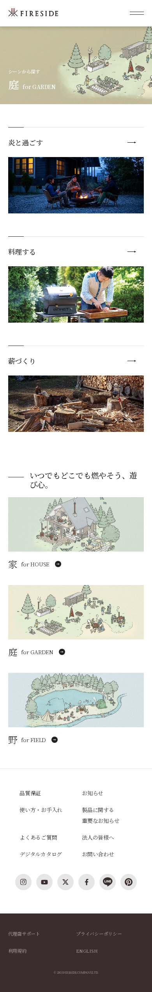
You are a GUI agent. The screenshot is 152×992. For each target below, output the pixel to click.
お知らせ (92, 793)
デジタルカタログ (40, 854)
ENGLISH (86, 950)
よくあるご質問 (38, 837)
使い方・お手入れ (40, 810)
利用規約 (17, 950)
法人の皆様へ (98, 837)
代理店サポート (24, 933)
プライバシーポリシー (99, 933)
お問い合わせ (98, 854)
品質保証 (30, 793)
